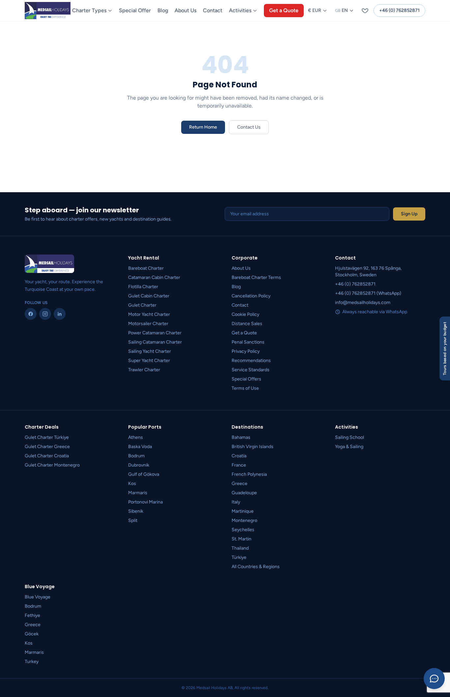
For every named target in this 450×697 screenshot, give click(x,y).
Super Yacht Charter (149, 360)
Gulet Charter (142, 305)
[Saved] (365, 10)
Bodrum (136, 456)
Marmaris (137, 493)
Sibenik (135, 511)
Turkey (32, 661)
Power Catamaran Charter (155, 333)
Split (132, 520)
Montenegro (244, 520)
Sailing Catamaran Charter (155, 342)
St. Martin (241, 539)
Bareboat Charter (146, 268)
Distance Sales (247, 323)
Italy (236, 502)
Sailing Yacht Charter (149, 351)
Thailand (240, 548)
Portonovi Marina (145, 502)
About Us (185, 10)
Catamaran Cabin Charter (154, 277)
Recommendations (251, 360)
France (239, 465)
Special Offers (246, 379)
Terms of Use (245, 388)
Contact (212, 10)
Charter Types (89, 10)
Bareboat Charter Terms (256, 277)
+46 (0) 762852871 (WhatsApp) (368, 293)
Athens (135, 437)
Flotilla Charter (143, 286)
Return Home (203, 127)
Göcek (32, 634)
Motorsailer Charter (148, 323)
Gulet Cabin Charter (148, 296)
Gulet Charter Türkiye (47, 437)
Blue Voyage (37, 597)
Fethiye (32, 615)
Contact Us (249, 127)
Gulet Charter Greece (47, 446)
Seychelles (243, 529)
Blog (162, 10)
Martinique (243, 511)
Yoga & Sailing (349, 446)
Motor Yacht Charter (149, 314)
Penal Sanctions (248, 342)
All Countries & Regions (256, 566)
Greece (239, 483)
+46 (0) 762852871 (399, 10)
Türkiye (239, 557)
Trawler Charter (144, 370)
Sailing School (349, 437)
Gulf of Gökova (143, 474)
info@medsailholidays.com (362, 302)
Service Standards (250, 370)
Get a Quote (283, 10)
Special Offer (135, 10)
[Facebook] (31, 314)
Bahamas (241, 437)
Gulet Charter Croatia (47, 456)
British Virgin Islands (252, 446)
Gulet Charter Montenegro (52, 465)
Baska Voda (140, 446)
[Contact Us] (434, 678)
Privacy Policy (246, 351)
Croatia (239, 456)
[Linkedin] (60, 314)
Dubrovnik (138, 465)
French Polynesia (249, 474)
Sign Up (409, 214)
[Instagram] (45, 314)
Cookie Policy (245, 314)
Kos (132, 483)
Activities (240, 10)
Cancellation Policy (251, 296)
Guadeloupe (244, 493)
